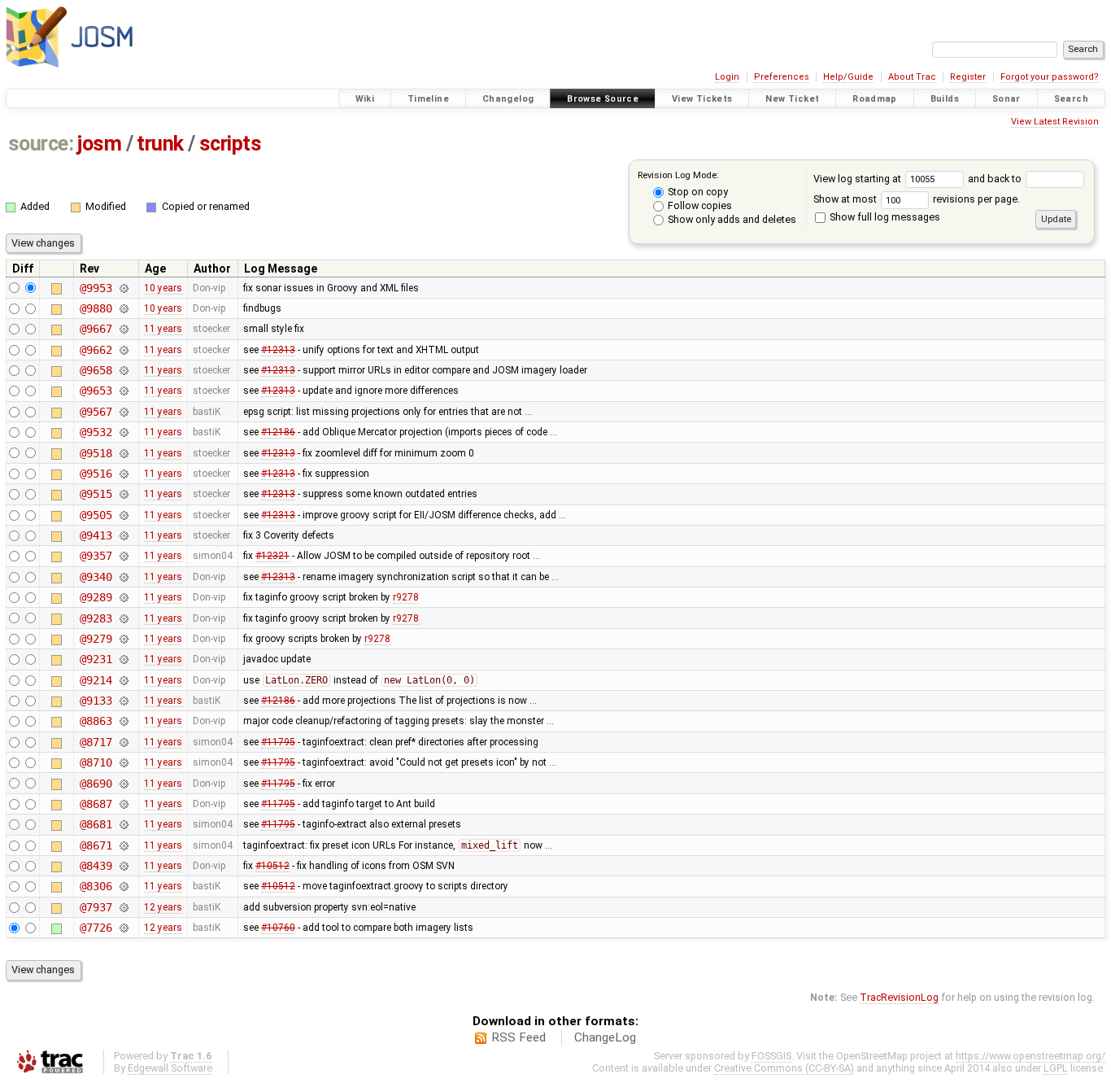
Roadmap (874, 99)
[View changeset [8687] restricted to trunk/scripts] (123, 803)
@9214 (95, 680)
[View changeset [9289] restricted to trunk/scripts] (123, 597)
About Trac (912, 77)
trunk (160, 143)
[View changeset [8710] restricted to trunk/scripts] (123, 762)
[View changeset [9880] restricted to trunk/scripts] (123, 308)
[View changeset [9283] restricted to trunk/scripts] (123, 618)
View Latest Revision (1055, 121)
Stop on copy (696, 192)
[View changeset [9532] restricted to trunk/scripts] (123, 432)
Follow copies (698, 205)
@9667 (95, 328)
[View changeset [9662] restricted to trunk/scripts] (123, 349)
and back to (996, 178)
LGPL (1055, 1068)
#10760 (278, 927)
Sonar (1006, 99)
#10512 (272, 865)
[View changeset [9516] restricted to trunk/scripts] (123, 473)
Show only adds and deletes (730, 219)
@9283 (95, 618)
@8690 (95, 783)
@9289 (95, 597)
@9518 (95, 453)
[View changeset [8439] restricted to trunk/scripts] (123, 865)
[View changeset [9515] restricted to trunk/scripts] (123, 493)
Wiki (365, 99)
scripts (230, 143)
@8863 (95, 720)
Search (1071, 99)
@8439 (95, 865)
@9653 (95, 390)
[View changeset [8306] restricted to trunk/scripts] (123, 886)
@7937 (95, 907)
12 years (163, 907)
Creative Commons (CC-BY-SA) (784, 1068)
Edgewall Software (170, 1068)
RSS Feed (518, 1037)
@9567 (95, 411)
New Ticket (792, 99)
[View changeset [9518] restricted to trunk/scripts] (123, 453)
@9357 (95, 555)
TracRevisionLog (899, 997)
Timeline (428, 99)
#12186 (278, 432)
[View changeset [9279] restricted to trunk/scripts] (123, 638)
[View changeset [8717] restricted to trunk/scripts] (123, 742)
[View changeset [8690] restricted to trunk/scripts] (123, 783)
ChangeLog (605, 1037)
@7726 (95, 927)
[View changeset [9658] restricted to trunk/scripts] (123, 370)
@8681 (95, 824)
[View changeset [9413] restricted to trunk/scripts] (123, 535)
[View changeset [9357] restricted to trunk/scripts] (123, 555)
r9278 (406, 597)
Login (727, 77)
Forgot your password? (1049, 77)
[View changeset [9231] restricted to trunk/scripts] (123, 659)
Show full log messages (883, 217)
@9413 (95, 535)
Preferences (781, 77)
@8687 (95, 803)
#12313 (278, 350)
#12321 (272, 555)
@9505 (95, 515)
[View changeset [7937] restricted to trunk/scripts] (123, 907)
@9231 (95, 659)
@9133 (95, 700)
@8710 (95, 762)
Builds (944, 99)
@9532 (95, 432)
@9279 (95, 638)
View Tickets (702, 99)
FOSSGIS (771, 1056)
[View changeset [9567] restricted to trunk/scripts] (123, 411)
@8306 (95, 886)
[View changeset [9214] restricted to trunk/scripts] (123, 680)
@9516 (95, 473)
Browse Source (602, 99)
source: (41, 143)
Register (968, 77)
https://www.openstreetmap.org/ (1030, 1056)
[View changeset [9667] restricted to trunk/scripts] (123, 328)
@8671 (95, 845)
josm (99, 143)
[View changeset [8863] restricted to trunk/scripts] (123, 720)
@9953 (95, 288)
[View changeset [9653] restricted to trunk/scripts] (123, 390)
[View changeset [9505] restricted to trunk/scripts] (123, 515)
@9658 (95, 370)
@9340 (95, 576)
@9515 (95, 493)
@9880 (95, 308)
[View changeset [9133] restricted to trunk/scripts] (123, 700)
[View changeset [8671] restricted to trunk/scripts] (123, 845)
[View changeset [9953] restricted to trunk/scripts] (123, 288)
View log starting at (858, 178)
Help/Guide (848, 77)
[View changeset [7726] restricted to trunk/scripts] (123, 927)
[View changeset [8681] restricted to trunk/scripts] (123, 824)
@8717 (95, 742)
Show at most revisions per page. (916, 199)
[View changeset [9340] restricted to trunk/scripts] (123, 576)
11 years (163, 328)
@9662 (95, 349)
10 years (163, 288)
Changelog (508, 99)
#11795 (278, 742)
